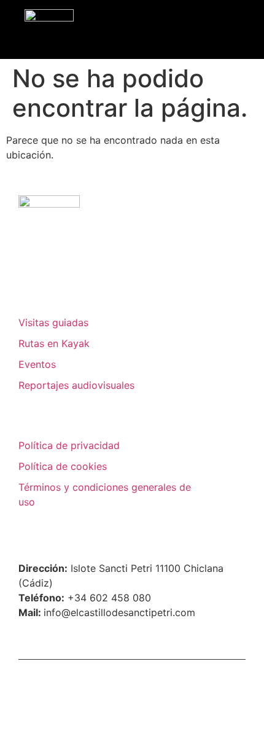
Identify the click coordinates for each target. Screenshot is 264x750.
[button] (242, 29)
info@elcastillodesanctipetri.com (119, 612)
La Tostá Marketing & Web (173, 679)
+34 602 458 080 (109, 598)
